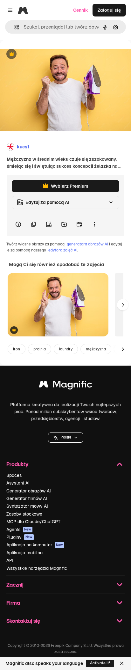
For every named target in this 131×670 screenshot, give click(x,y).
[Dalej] (122, 304)
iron (16, 349)
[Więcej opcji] (94, 224)
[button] (65, 438)
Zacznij (15, 584)
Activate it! (100, 663)
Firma (13, 602)
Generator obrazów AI (28, 491)
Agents (18, 529)
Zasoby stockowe (24, 514)
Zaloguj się (109, 10)
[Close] (122, 663)
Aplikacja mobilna (24, 553)
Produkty (17, 464)
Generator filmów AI (26, 498)
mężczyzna (96, 349)
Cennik (80, 10)
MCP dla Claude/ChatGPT (33, 521)
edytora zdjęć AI (62, 250)
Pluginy (19, 537)
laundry (65, 349)
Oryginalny (44, 54)
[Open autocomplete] (14, 27)
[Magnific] (65, 386)
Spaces (14, 475)
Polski (65, 437)
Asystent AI (18, 483)
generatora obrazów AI (87, 244)
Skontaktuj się (23, 620)
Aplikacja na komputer (34, 545)
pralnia (39, 349)
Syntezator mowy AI (27, 506)
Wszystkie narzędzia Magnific (36, 568)
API (9, 560)
